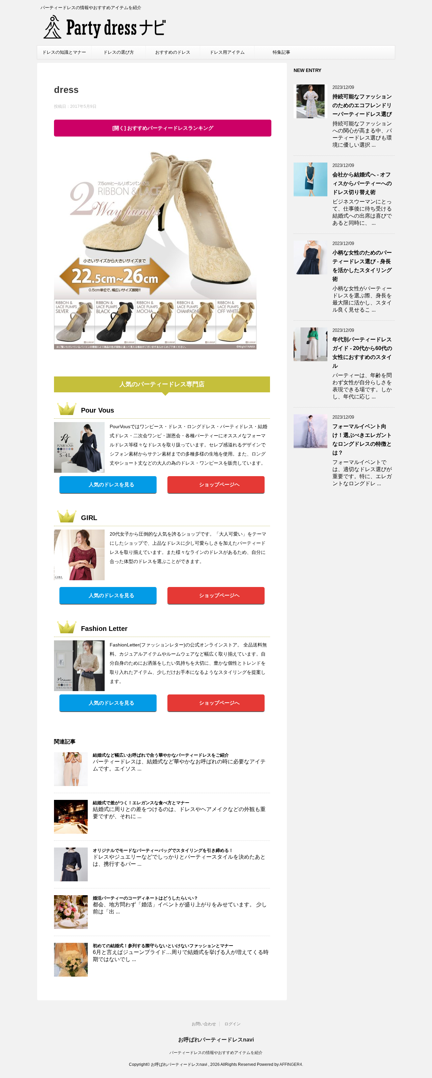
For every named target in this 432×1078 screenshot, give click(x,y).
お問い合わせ (204, 1024)
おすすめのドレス (172, 52)
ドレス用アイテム (227, 52)
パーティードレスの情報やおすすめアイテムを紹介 (216, 1052)
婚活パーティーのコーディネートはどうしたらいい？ (145, 898)
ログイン (232, 1024)
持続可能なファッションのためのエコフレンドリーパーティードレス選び (362, 105)
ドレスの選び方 (118, 52)
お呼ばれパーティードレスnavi (216, 1040)
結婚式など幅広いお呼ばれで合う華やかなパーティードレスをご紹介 (161, 755)
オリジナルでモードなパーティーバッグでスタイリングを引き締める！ (163, 850)
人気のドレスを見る (111, 484)
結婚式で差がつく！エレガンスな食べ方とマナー (141, 802)
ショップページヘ (219, 484)
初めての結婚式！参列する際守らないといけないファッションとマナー (163, 945)
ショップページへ (219, 703)
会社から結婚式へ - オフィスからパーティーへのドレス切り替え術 (362, 183)
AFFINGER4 (290, 1064)
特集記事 (281, 52)
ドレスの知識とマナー (64, 52)
